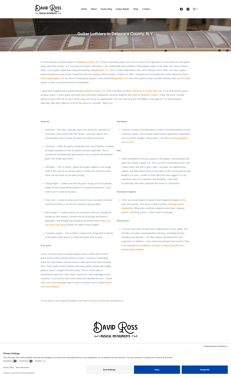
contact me (95, 301)
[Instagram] (188, 9)
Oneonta (137, 91)
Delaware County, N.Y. (88, 62)
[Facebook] (181, 9)
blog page (61, 282)
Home (84, 9)
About (94, 9)
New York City (155, 91)
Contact (146, 9)
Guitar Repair (122, 9)
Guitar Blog (106, 9)
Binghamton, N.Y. (100, 70)
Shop (135, 9)
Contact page (79, 99)
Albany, (129, 91)
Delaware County (148, 95)
